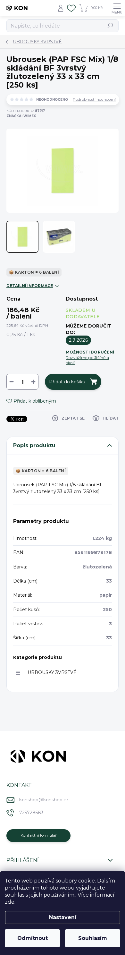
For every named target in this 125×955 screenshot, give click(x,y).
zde (9, 902)
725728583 (31, 812)
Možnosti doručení (90, 357)
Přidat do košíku (67, 382)
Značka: (21, 116)
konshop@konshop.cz (44, 800)
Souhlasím (92, 938)
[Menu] (117, 8)
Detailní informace (29, 285)
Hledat (110, 25)
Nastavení (62, 917)
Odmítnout (32, 938)
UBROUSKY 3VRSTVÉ (52, 672)
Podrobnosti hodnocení (94, 99)
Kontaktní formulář (39, 835)
